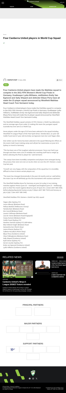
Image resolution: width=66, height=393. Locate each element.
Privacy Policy (6, 386)
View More (60, 257)
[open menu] (3, 3)
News (6, 84)
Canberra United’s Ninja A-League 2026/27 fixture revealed (17, 283)
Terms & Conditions (14, 386)
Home (4, 34)
